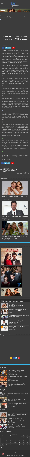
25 (6, 444)
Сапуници (7, 15)
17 (2, 442)
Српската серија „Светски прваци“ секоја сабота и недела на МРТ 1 (18, 398)
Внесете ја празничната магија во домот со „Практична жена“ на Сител (17, 378)
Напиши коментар (6, 45)
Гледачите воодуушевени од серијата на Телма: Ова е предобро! (16, 372)
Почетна (2, 15)
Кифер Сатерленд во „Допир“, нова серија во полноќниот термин (19, 316)
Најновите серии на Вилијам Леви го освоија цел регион (17, 321)
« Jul (1, 447)
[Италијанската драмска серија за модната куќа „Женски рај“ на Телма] (3, 384)
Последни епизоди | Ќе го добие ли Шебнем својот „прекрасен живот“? (14, 237)
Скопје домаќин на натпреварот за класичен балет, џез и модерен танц (17, 327)
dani (3, 44)
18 (6, 442)
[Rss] (11, 358)
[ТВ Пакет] (15, 4)
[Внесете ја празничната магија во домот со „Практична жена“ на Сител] (3, 378)
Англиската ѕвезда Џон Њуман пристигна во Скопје (15, 393)
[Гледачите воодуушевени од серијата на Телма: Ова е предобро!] (3, 372)
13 (15, 440)
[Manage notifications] (3, 454)
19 (10, 442)
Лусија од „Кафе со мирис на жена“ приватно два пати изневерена (17, 304)
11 (6, 440)
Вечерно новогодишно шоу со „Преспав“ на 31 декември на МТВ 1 (10, 170)
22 (23, 442)
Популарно (8, 301)
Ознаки (21, 301)
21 (19, 442)
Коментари (15, 301)
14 (19, 440)
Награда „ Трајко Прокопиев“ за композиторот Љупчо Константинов (18, 404)
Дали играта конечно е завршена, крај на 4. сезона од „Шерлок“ (20, 174)
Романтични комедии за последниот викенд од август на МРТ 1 (17, 310)
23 (27, 442)
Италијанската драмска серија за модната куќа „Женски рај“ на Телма (17, 384)
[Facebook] (14, 358)
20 (15, 442)
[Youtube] (19, 358)
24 (2, 444)
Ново (2, 301)
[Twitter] (16, 358)
